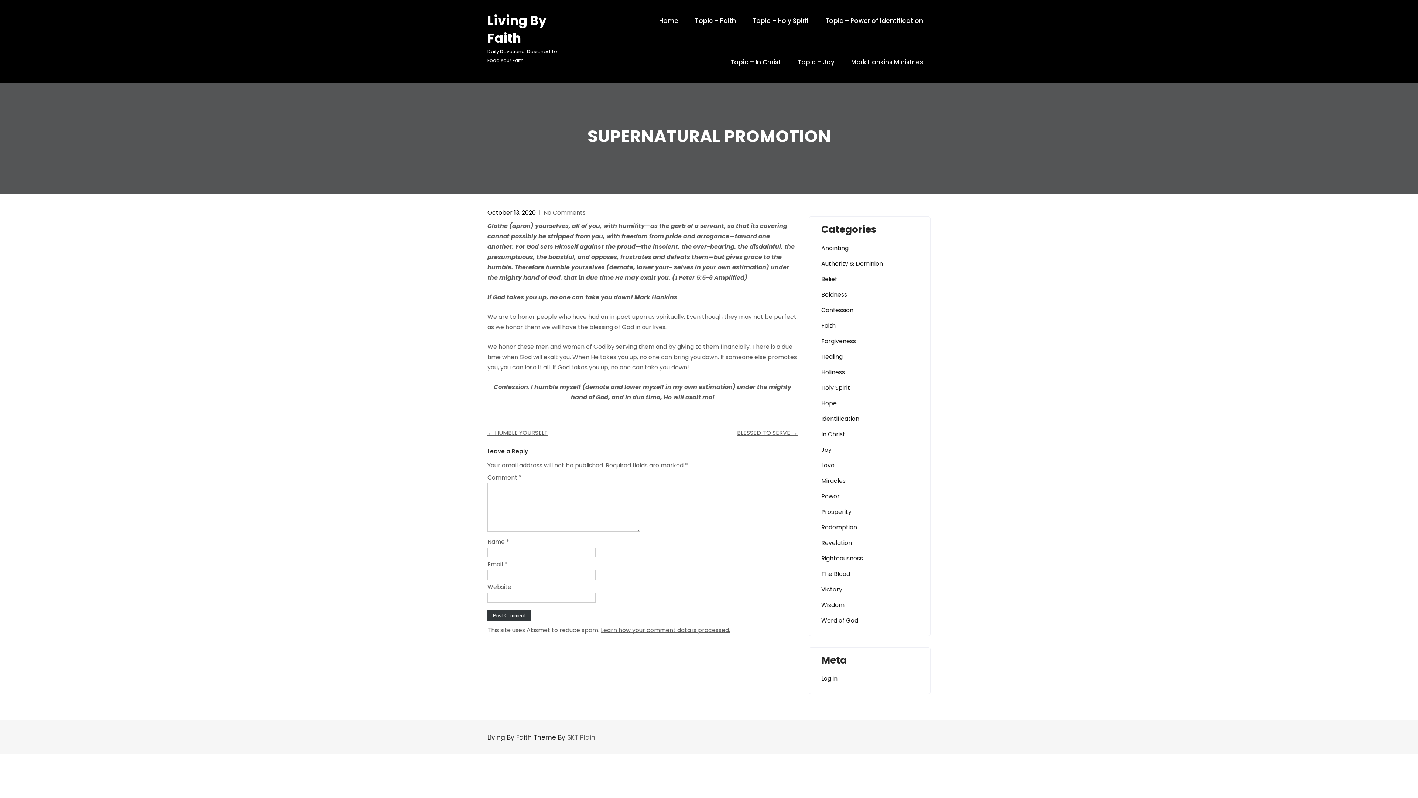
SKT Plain (581, 737)
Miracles (833, 481)
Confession (837, 310)
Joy (826, 450)
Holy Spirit (835, 387)
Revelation (836, 543)
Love (828, 465)
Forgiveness (838, 341)
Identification (840, 419)
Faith (828, 325)
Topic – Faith (715, 20)
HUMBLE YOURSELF (517, 433)
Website (499, 587)
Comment (504, 477)
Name (498, 542)
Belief (829, 279)
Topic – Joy (816, 62)
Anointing (835, 248)
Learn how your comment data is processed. (665, 630)
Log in (829, 678)
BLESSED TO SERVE (767, 433)
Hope (829, 403)
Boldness (834, 294)
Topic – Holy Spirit (781, 20)
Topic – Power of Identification (874, 20)
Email (497, 564)
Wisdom (833, 605)
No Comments (565, 212)
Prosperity (836, 512)
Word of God (839, 620)
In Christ (833, 434)
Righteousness (842, 558)
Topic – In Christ (755, 62)
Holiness (833, 372)
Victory (831, 589)
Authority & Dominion (852, 263)
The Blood (835, 574)
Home (668, 20)
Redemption (839, 527)
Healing (832, 356)
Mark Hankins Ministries (887, 62)
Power (830, 496)
